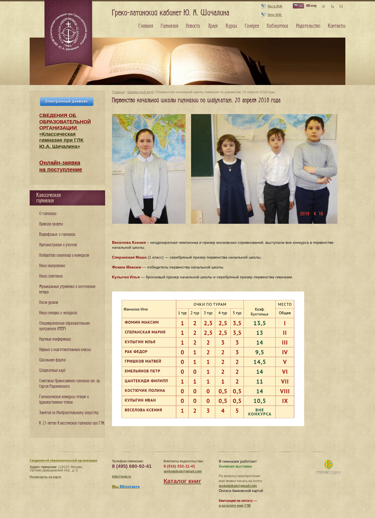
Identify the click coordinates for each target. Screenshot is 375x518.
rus (300, 6)
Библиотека (277, 26)
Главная (118, 92)
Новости (193, 26)
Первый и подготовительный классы (65, 349)
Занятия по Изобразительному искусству (69, 413)
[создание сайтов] (328, 467)
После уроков (48, 302)
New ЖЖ (275, 15)
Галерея (252, 26)
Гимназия (169, 26)
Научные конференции (55, 339)
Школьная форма (52, 360)
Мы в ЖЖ (275, 6)
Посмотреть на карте (45, 477)
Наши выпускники (52, 266)
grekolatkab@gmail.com (183, 471)
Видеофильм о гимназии (57, 234)
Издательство (308, 26)
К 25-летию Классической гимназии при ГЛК (72, 423)
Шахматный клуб (140, 92)
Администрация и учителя (58, 245)
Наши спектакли (51, 276)
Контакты (336, 26)
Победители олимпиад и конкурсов (64, 255)
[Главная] (68, 34)
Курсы (231, 26)
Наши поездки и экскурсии (58, 313)
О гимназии (47, 213)
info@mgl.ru (121, 477)
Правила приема (51, 224)
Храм (213, 26)
